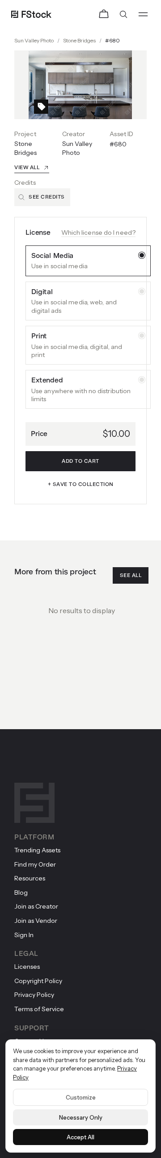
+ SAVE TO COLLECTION (81, 484)
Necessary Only (80, 1117)
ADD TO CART (80, 461)
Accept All (80, 1137)
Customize (81, 1097)
